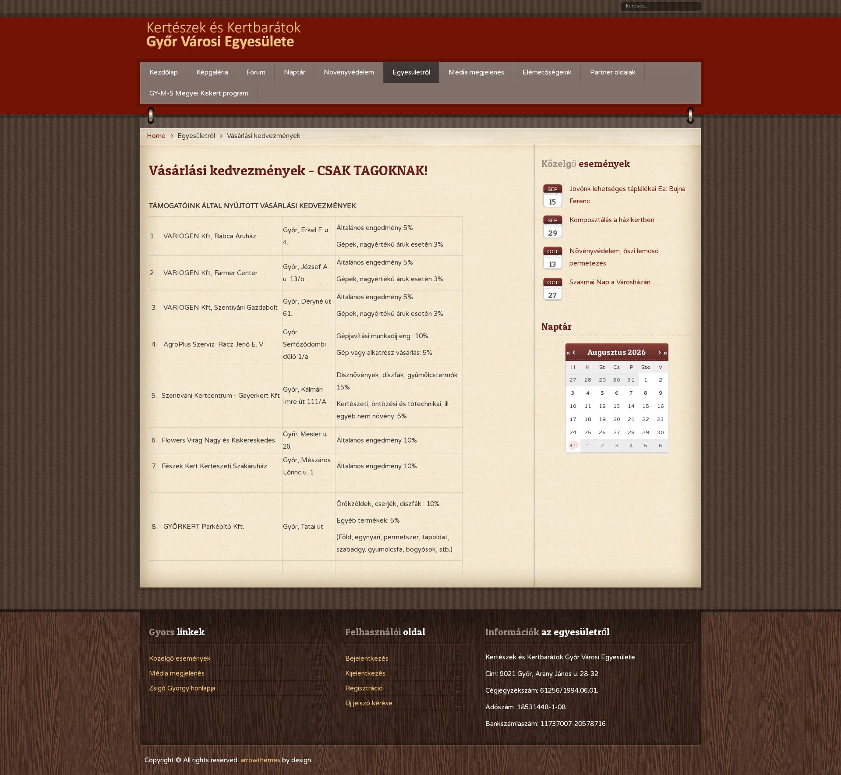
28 (631, 432)
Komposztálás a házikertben (611, 220)
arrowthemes (260, 760)
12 (602, 406)
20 (616, 419)
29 (645, 432)
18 (587, 419)
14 (631, 406)
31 (572, 445)
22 (645, 419)
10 (572, 406)
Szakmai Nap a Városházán (609, 282)
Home (156, 136)
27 (616, 432)
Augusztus (606, 352)
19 (602, 419)
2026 (637, 352)
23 (660, 419)
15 (645, 406)
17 (572, 419)
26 (602, 432)
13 (616, 406)
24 (572, 432)
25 (587, 432)
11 (587, 406)
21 (631, 419)
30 (660, 432)
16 (660, 406)
